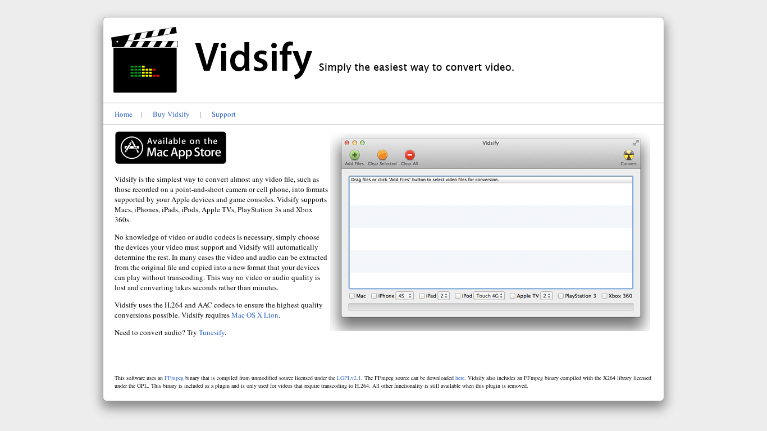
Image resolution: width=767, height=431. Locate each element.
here (459, 378)
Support (224, 114)
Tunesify (212, 332)
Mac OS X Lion (255, 315)
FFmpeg (174, 378)
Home (124, 114)
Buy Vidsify (171, 114)
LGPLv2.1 (349, 378)
